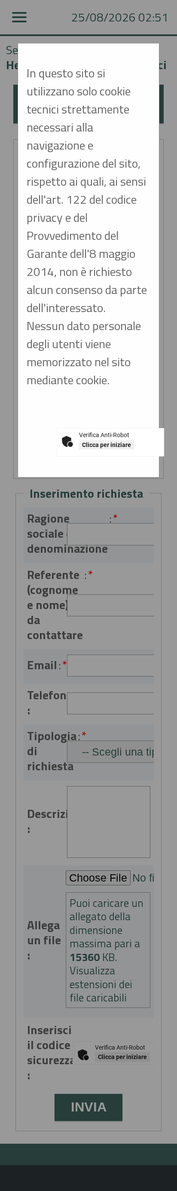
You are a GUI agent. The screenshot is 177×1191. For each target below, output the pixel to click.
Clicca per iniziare (106, 444)
